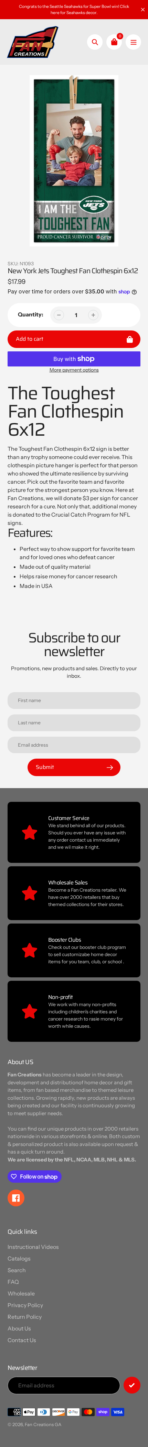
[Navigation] (133, 42)
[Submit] (132, 1385)
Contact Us (22, 1340)
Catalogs (19, 1258)
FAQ (13, 1281)
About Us (19, 1328)
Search (17, 1270)
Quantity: (30, 314)
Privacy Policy (25, 1305)
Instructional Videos (33, 1246)
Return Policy (25, 1316)
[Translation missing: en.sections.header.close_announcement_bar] (142, 9)
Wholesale (21, 1293)
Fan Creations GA (43, 1424)
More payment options (74, 370)
